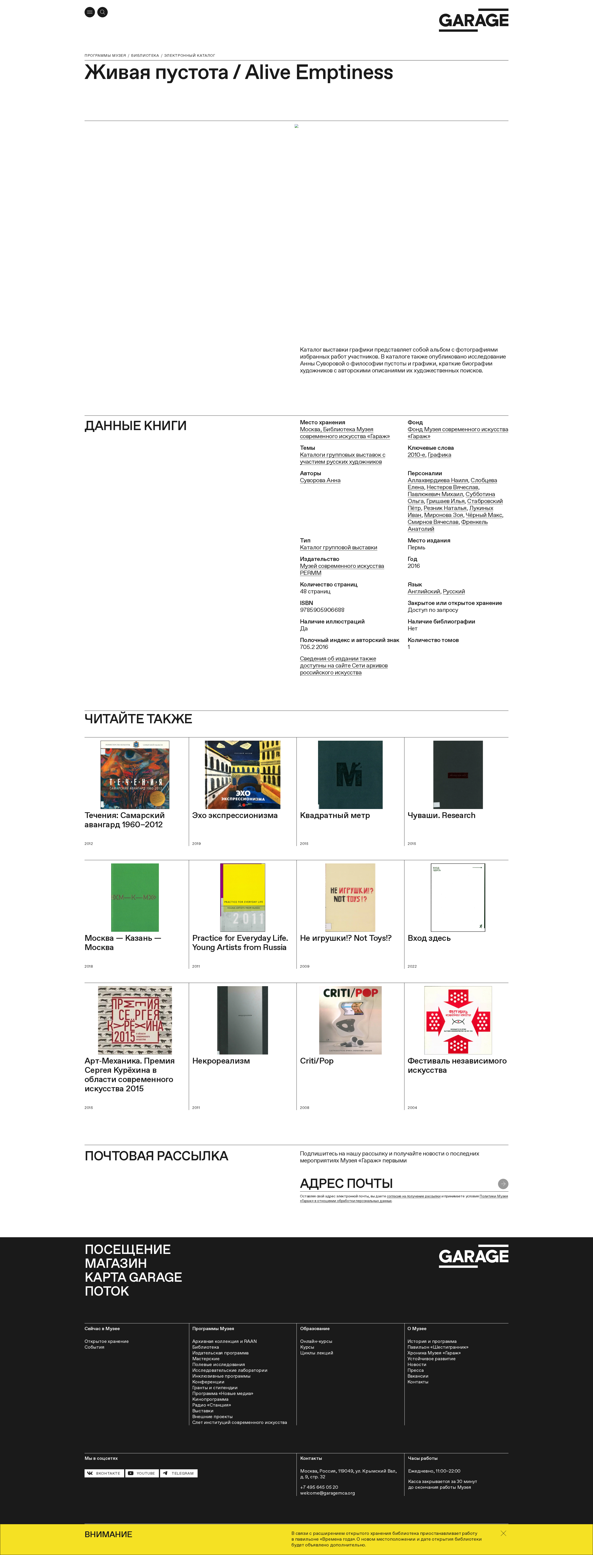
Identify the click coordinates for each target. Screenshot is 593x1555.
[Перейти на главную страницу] (473, 20)
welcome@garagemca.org (327, 1493)
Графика (439, 454)
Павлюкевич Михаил (435, 494)
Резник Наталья (445, 507)
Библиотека (145, 55)
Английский (424, 591)
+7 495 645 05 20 (319, 1487)
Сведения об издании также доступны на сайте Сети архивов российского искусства (344, 665)
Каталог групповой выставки (338, 547)
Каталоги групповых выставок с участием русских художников (342, 458)
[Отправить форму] (503, 1184)
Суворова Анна (320, 480)
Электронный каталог (189, 55)
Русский (454, 591)
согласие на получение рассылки (413, 1196)
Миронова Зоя (443, 514)
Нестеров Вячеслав (452, 487)
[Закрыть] (503, 1533)
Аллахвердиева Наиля (438, 480)
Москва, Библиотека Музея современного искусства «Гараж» (345, 433)
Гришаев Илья (445, 500)
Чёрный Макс (484, 514)
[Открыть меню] (90, 12)
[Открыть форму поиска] (102, 12)
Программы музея (105, 55)
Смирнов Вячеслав (433, 521)
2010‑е (416, 454)
